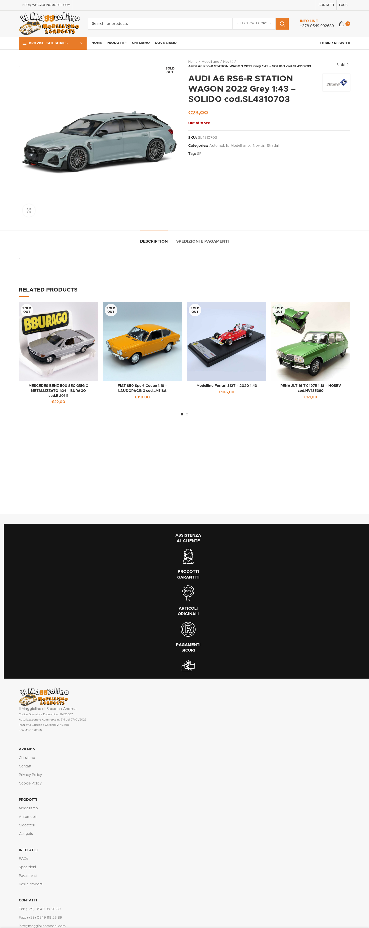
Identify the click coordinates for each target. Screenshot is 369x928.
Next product (347, 64)
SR (199, 154)
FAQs (23, 859)
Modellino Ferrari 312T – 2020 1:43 (227, 386)
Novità (228, 61)
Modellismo (210, 61)
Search (282, 24)
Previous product (337, 64)
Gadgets (26, 834)
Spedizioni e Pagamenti (202, 241)
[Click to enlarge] (29, 210)
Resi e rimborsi (31, 884)
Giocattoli (27, 825)
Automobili (218, 146)
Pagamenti (28, 876)
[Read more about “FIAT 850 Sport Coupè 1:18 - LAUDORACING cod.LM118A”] (178, 310)
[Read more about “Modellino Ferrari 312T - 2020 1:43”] (262, 310)
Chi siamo (27, 758)
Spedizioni (27, 867)
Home (193, 61)
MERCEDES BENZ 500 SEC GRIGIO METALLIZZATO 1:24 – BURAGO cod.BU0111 (58, 390)
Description (154, 241)
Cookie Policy (30, 783)
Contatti (25, 766)
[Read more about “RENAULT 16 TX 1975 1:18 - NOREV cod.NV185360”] (346, 310)
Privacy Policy (30, 775)
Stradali (273, 146)
